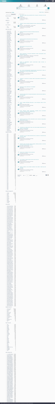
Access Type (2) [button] (8, 24)
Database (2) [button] (7, 20)
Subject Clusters (41, 12)
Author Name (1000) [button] (8, 29)
